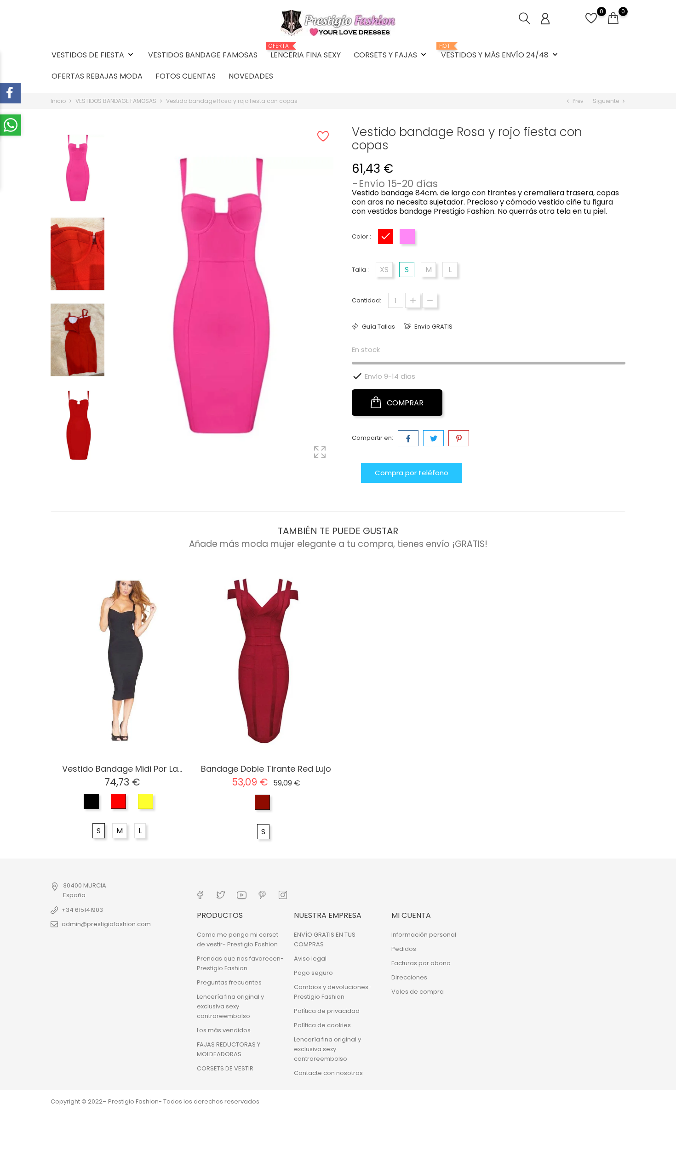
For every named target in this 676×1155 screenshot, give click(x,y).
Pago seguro (313, 972)
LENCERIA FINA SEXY (305, 51)
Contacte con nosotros (328, 1073)
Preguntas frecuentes (229, 982)
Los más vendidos (224, 1030)
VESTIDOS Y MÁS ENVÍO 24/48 (500, 51)
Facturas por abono (421, 963)
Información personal (423, 934)
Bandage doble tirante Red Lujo (266, 768)
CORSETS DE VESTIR (225, 1068)
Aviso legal (310, 958)
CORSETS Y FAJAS (391, 55)
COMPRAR (404, 403)
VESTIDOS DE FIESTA (93, 55)
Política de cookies (322, 1025)
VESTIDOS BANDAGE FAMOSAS (203, 55)
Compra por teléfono (411, 473)
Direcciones (409, 977)
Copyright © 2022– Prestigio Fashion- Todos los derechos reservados (155, 1101)
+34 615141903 (82, 909)
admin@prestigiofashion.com (106, 924)
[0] (591, 23)
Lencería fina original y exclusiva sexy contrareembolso (230, 1006)
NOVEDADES (251, 76)
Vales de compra (417, 991)
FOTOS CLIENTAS (185, 76)
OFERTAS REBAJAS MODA (97, 76)
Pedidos (403, 948)
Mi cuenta (411, 915)
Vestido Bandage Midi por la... (122, 768)
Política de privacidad (327, 1011)
